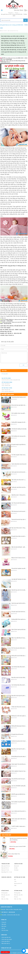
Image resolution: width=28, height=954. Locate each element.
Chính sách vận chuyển (7, 939)
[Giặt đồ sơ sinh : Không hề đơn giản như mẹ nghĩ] (6, 497)
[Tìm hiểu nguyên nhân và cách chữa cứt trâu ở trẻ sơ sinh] (6, 458)
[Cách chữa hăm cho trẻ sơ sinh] (6, 466)
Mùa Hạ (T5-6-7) (5, 868)
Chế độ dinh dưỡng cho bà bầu (18, 429)
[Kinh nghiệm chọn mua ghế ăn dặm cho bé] (6, 416)
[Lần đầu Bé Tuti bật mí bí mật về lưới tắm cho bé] (6, 583)
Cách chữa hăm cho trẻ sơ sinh (18, 464)
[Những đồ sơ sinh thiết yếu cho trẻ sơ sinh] (6, 659)
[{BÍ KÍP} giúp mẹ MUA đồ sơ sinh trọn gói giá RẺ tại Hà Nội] (6, 796)
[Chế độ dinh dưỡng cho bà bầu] (6, 431)
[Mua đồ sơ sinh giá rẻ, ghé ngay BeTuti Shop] (6, 699)
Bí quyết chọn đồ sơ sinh (17, 734)
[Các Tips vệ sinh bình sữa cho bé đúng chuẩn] (6, 505)
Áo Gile (15, 868)
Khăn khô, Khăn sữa (6, 877)
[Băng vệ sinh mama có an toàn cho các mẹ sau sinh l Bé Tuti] (6, 561)
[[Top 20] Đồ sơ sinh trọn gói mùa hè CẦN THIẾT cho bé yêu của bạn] (6, 781)
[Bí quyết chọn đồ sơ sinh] (6, 736)
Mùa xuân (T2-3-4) (5, 866)
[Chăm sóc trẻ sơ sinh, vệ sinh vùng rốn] (6, 710)
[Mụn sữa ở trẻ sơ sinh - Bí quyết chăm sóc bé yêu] (6, 530)
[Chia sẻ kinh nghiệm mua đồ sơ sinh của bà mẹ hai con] (6, 572)
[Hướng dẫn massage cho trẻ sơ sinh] (6, 424)
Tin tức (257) (5, 373)
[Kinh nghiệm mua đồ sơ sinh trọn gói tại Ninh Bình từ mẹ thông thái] (6, 805)
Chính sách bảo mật (6, 937)
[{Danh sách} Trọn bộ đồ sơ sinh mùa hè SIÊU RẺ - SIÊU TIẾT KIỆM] (6, 766)
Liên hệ (3, 928)
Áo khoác (16, 870)
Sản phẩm (4, 924)
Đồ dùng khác (4, 892)
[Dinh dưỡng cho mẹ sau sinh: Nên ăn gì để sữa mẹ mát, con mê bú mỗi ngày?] (6, 439)
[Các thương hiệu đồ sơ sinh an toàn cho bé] (6, 689)
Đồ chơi (3, 897)
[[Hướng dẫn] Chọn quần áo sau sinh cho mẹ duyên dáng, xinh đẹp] (6, 623)
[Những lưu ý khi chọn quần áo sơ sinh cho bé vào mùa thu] (6, 719)
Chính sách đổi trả (6, 941)
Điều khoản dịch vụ (6, 943)
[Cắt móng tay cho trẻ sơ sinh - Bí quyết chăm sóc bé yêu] (6, 514)
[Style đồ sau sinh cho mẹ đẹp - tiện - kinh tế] (6, 595)
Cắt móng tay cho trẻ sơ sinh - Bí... (19, 511)
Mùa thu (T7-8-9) (5, 870)
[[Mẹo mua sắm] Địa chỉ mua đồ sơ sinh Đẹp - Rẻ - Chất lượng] (6, 641)
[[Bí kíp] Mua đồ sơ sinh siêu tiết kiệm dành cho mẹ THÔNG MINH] (6, 759)
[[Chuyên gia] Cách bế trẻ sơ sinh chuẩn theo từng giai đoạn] (6, 614)
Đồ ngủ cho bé (5, 890)
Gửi (23, 365)
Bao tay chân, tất (18, 883)
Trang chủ (4, 922)
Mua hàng (4, 926)
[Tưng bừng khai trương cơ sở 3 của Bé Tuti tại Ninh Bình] (6, 399)
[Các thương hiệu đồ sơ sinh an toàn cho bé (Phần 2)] (6, 670)
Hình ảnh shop (5, 930)
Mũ (15, 879)
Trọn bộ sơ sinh (5, 863)
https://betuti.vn (9, 335)
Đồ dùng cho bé (18, 890)
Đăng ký (21, 10)
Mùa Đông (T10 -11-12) (6, 872)
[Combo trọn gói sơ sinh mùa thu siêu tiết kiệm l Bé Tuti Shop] (6, 743)
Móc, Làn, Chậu (4, 899)
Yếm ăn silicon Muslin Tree (14, 853)
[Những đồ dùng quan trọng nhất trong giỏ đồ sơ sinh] (6, 728)
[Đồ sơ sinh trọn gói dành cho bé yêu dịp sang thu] (6, 407)
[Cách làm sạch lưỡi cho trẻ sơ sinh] (6, 606)
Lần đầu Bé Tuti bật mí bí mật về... (19, 579)
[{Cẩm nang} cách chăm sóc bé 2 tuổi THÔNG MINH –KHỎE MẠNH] (6, 821)
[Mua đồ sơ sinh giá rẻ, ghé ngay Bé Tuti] (6, 751)
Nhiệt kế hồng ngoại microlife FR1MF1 (17, 846)
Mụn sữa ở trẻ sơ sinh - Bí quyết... (19, 528)
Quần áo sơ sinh (18, 863)
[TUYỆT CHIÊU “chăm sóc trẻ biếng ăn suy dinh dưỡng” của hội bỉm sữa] (6, 828)
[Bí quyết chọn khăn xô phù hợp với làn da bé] (6, 540)
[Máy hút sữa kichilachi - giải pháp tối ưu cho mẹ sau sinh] (6, 551)
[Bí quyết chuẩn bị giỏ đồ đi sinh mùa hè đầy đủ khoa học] (6, 448)
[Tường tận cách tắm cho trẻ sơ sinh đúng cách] (6, 489)
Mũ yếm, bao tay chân (19, 877)
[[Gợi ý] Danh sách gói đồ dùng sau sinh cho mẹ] (6, 632)
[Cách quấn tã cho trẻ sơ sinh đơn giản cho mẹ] (6, 474)
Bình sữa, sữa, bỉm (5, 895)
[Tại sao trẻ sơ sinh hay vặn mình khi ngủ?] (6, 522)
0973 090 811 (5, 952)
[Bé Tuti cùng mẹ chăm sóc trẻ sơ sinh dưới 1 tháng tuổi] (6, 650)
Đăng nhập (16, 10)
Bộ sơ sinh (16, 866)
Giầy (15, 885)
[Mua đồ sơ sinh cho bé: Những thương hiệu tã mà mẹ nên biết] (6, 679)
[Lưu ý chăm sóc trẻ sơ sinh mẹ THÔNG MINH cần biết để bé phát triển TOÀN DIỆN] (6, 813)
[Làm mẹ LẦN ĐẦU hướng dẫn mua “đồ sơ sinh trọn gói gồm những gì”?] (6, 788)
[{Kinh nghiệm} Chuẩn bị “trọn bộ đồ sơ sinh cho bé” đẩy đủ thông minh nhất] (6, 773)
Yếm (15, 881)
